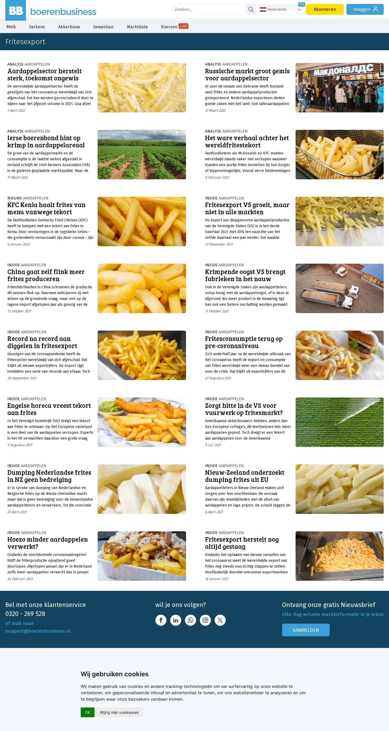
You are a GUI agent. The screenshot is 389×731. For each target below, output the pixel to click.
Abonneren (325, 9)
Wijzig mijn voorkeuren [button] (119, 712)
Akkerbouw (69, 26)
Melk (11, 26)
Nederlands (276, 9)
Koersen (174, 26)
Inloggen (361, 9)
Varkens (37, 26)
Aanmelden (306, 630)
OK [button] (87, 712)
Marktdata (137, 26)
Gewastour (103, 26)
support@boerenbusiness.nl (38, 631)
